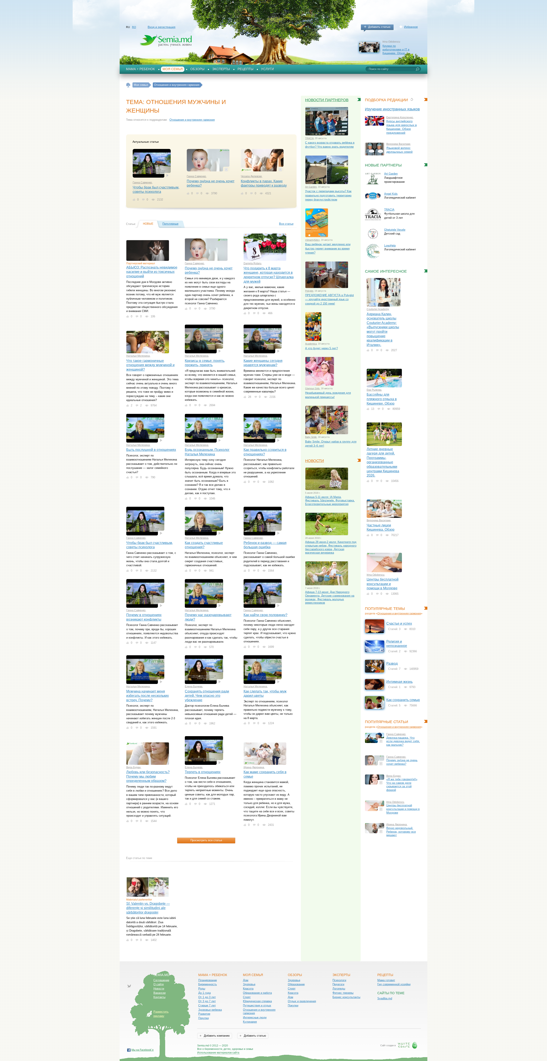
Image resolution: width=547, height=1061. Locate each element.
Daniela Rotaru (252, 263)
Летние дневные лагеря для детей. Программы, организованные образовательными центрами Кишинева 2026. (383, 462)
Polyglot (309, 291)
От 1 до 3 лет (207, 997)
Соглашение (161, 980)
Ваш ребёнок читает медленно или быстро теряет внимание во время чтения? (327, 248)
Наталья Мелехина (138, 355)
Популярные (170, 223)
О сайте (158, 984)
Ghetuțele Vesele (394, 229)
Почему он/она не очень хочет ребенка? (402, 762)
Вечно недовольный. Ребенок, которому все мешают (401, 831)
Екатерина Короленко (399, 117)
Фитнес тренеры (342, 992)
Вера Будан (133, 767)
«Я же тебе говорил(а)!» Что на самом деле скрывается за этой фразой (401, 785)
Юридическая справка (257, 1001)
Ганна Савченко (142, 182)
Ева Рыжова (374, 389)
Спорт (247, 997)
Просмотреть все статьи (206, 840)
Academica (311, 343)
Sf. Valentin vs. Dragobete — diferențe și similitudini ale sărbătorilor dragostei (148, 908)
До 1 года (204, 992)
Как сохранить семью (403, 700)
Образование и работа (257, 992)
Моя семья (173, 69)
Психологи (339, 980)
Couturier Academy (378, 309)
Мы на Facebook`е (142, 1049)
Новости (314, 461)
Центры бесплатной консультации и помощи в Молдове (382, 584)
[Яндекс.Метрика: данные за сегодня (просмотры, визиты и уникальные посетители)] (265, 1046)
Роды (201, 988)
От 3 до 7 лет (207, 1001)
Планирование (207, 980)
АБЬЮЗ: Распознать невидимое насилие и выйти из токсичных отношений (151, 272)
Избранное (411, 26)
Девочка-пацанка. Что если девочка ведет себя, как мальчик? (403, 741)
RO (134, 27)
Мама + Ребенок (140, 69)
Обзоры (197, 69)
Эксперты (221, 69)
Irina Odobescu (375, 574)
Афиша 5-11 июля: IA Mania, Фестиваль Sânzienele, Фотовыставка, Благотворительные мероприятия (330, 500)
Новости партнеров (326, 100)
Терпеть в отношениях (203, 772)
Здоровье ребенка (210, 1009)
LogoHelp (390, 245)
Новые (148, 223)
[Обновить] (411, 99)
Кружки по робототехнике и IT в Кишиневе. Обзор (395, 49)
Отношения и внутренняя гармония (192, 119)
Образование (296, 984)
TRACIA (309, 138)
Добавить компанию (216, 1035)
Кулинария (250, 1021)
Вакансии (159, 992)
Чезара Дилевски (251, 176)
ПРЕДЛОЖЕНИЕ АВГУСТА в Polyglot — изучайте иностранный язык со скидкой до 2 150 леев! (329, 299)
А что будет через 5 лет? (321, 348)
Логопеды (338, 988)
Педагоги (338, 984)
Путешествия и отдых (257, 1005)
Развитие (204, 1013)
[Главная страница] (128, 85)
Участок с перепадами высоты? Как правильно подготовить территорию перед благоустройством (328, 195)
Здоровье (249, 984)
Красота (248, 988)
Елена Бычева (193, 686)
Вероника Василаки (398, 144)
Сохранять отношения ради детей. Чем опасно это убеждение (207, 696)
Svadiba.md (384, 998)
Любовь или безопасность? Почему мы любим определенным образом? (148, 776)
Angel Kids (391, 193)
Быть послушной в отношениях (151, 450)
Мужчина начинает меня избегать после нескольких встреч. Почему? (147, 696)
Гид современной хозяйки (393, 984)
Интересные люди (254, 1017)
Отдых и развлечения (302, 1001)
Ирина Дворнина (254, 767)
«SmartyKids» (312, 240)
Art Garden (311, 187)
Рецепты (245, 69)
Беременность (207, 984)
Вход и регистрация (161, 27)
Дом (245, 980)
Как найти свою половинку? (265, 615)
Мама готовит (386, 980)
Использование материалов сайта (218, 1052)
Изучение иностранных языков (392, 109)
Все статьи (286, 223)
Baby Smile (311, 437)
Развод (392, 663)
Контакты (159, 997)
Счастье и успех (399, 623)
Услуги (267, 69)
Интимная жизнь (399, 682)
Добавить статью (379, 26)
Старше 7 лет (207, 1005)
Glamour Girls (312, 388)
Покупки (203, 1018)
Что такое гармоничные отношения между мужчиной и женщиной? (150, 365)
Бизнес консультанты (346, 997)
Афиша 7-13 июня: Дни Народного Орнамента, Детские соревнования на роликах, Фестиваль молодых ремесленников (329, 597)
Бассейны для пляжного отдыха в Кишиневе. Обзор (382, 399)
